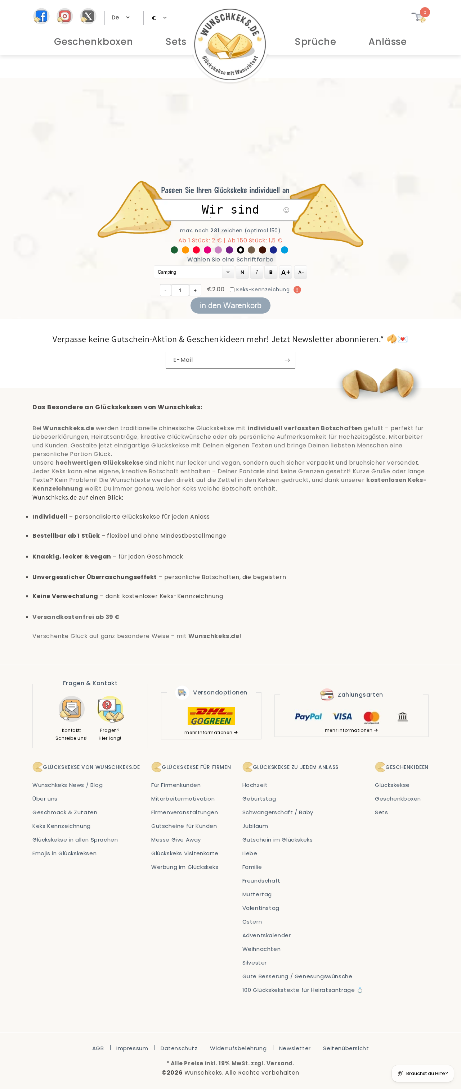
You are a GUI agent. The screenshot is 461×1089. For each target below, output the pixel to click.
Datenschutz (179, 1048)
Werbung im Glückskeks (185, 867)
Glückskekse (392, 785)
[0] (418, 21)
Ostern (252, 921)
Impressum (132, 1048)
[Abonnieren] (287, 360)
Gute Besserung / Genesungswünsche (297, 976)
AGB (98, 1048)
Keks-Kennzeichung (263, 289)
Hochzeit (255, 785)
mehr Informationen (208, 732)
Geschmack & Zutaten (64, 812)
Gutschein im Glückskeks (277, 839)
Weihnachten (261, 949)
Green (176, 251)
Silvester (254, 962)
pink (209, 251)
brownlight (253, 251)
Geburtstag (259, 798)
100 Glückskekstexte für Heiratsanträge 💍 (303, 990)
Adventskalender (266, 935)
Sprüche (315, 41)
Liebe (250, 853)
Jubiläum (255, 826)
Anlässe (387, 41)
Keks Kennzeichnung (61, 826)
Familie (252, 867)
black (242, 251)
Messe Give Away (176, 839)
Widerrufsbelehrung (238, 1048)
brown (264, 251)
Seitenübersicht (346, 1048)
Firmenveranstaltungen (184, 812)
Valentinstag (260, 908)
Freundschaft (261, 880)
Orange (187, 251)
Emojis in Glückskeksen (64, 853)
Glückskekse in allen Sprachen (75, 839)
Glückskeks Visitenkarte (185, 853)
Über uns (45, 798)
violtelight (220, 251)
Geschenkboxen (93, 41)
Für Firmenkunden (176, 785)
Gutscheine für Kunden (184, 826)
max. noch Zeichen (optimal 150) (230, 230)
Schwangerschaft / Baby (277, 812)
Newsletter (295, 1048)
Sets (175, 41)
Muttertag (257, 894)
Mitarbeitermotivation (183, 798)
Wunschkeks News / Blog (67, 785)
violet (231, 251)
